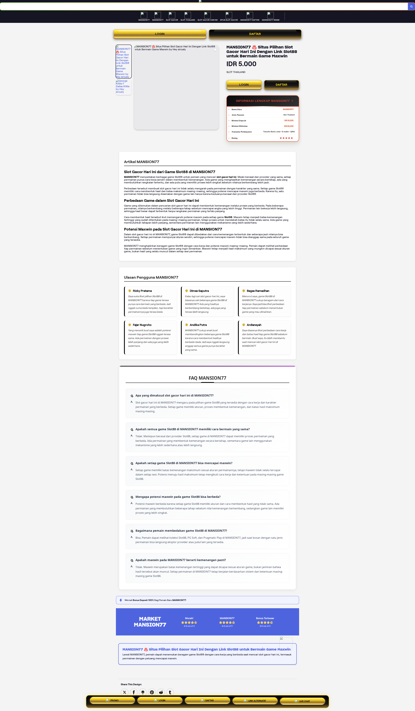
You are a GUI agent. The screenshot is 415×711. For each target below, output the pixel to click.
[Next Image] (216, 87)
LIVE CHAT (304, 701)
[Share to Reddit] (161, 692)
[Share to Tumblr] (170, 692)
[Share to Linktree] (143, 692)
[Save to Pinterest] (152, 692)
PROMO (114, 700)
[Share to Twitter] (125, 692)
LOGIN (160, 34)
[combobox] (204, 6)
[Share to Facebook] (134, 692)
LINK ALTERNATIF (257, 701)
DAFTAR (255, 34)
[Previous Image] (136, 87)
